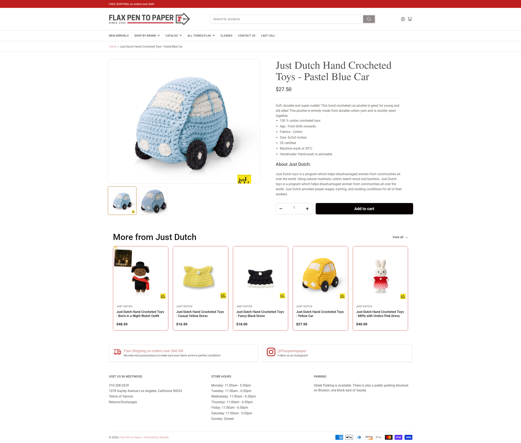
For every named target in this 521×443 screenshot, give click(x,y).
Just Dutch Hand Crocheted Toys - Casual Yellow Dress (200, 314)
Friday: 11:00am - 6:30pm (229, 407)
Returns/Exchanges (123, 402)
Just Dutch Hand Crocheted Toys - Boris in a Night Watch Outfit (140, 314)
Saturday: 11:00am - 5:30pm (231, 413)
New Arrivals (119, 35)
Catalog (171, 35)
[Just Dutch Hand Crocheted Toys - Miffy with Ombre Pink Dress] (380, 273)
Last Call (268, 35)
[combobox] (292, 19)
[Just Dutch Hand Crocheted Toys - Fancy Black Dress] (260, 273)
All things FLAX (199, 35)
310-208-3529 (119, 385)
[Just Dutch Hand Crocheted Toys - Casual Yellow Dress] (200, 273)
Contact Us (246, 35)
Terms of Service (121, 396)
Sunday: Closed (222, 419)
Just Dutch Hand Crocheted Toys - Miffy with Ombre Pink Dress (380, 314)
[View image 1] (122, 201)
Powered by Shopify (156, 437)
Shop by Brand (145, 35)
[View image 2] (153, 201)
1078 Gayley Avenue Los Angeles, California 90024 (145, 391)
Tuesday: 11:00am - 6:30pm (231, 391)
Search (369, 19)
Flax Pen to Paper (130, 437)
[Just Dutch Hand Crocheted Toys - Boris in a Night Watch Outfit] (140, 273)
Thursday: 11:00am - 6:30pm (232, 402)
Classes (226, 35)
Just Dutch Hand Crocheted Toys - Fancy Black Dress (260, 314)
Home (112, 46)
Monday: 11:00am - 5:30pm (231, 385)
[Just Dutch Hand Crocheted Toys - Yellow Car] (320, 273)
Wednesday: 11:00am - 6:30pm (233, 396)
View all (400, 237)
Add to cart (364, 208)
